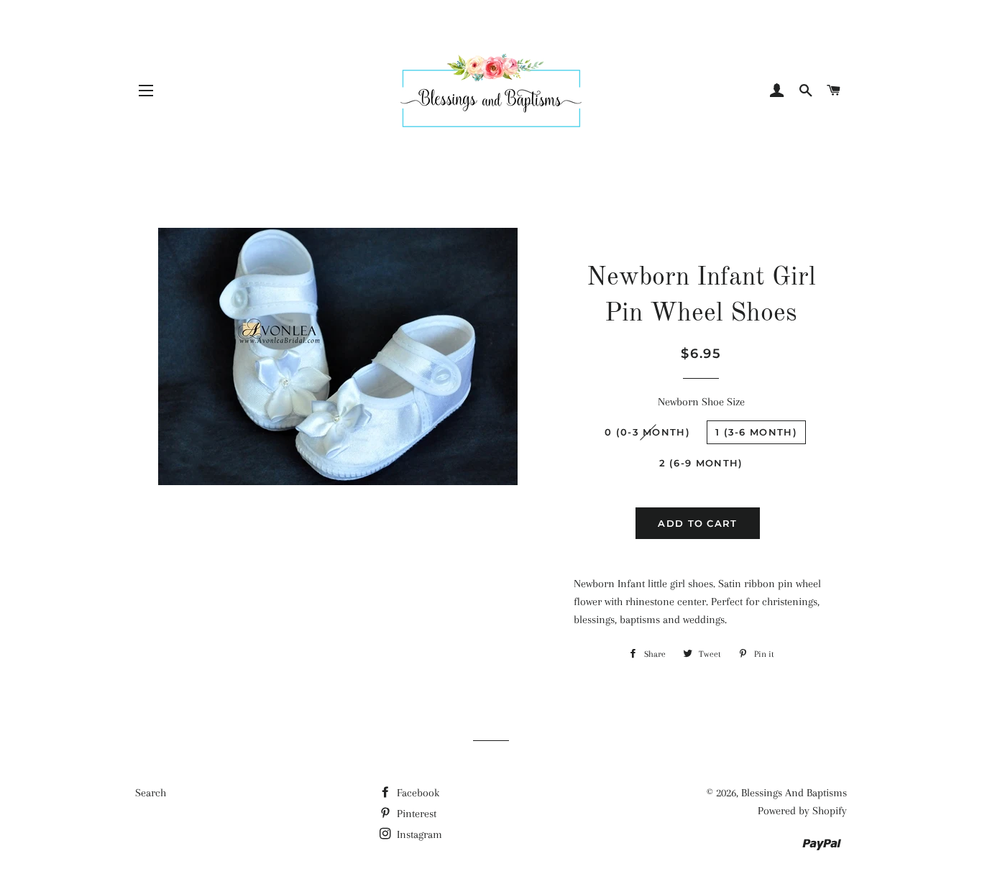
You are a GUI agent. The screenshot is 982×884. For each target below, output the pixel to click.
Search (150, 792)
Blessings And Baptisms (794, 792)
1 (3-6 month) (756, 432)
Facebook (416, 792)
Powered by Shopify (802, 810)
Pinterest (415, 813)
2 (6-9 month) (701, 463)
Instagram (418, 834)
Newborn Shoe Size (701, 401)
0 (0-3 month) (647, 432)
